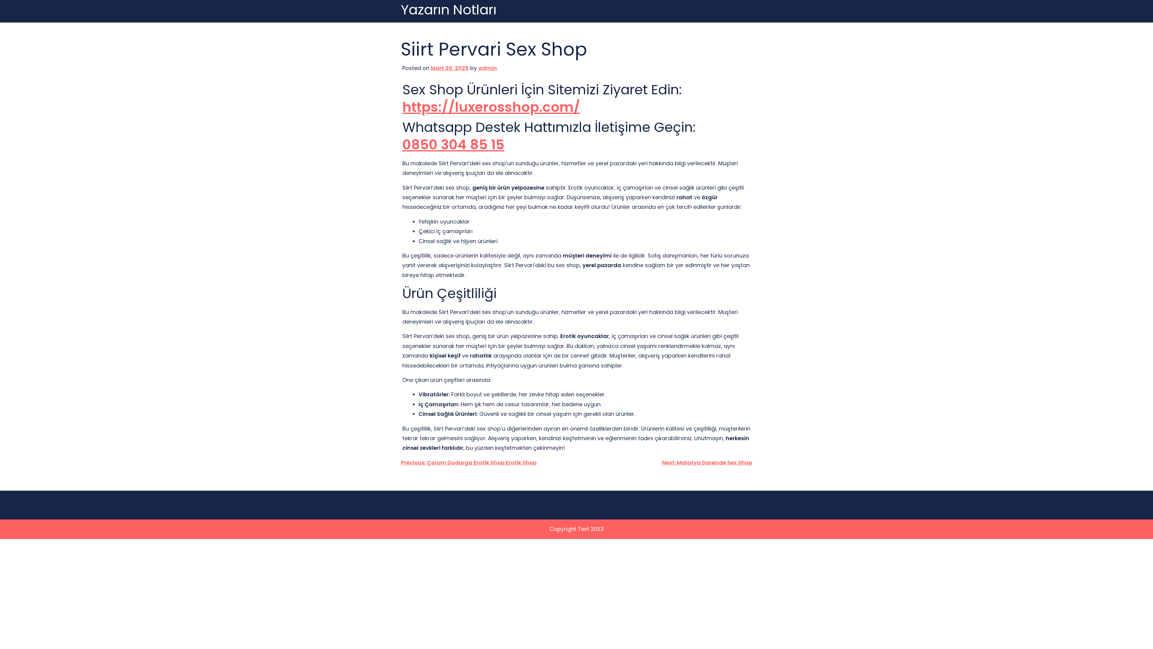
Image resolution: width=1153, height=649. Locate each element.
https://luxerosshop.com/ (491, 107)
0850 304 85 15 (453, 145)
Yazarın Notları (449, 10)
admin (487, 68)
